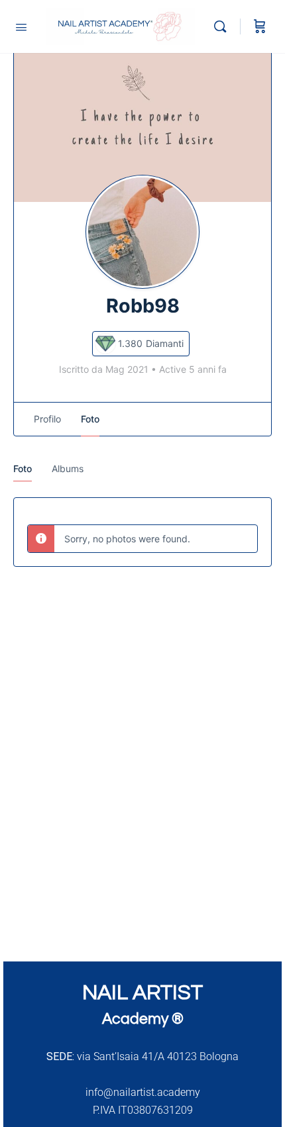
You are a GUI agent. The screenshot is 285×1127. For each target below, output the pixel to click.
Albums (68, 468)
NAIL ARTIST (142, 993)
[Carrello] (259, 26)
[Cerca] (223, 26)
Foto (22, 468)
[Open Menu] (21, 25)
